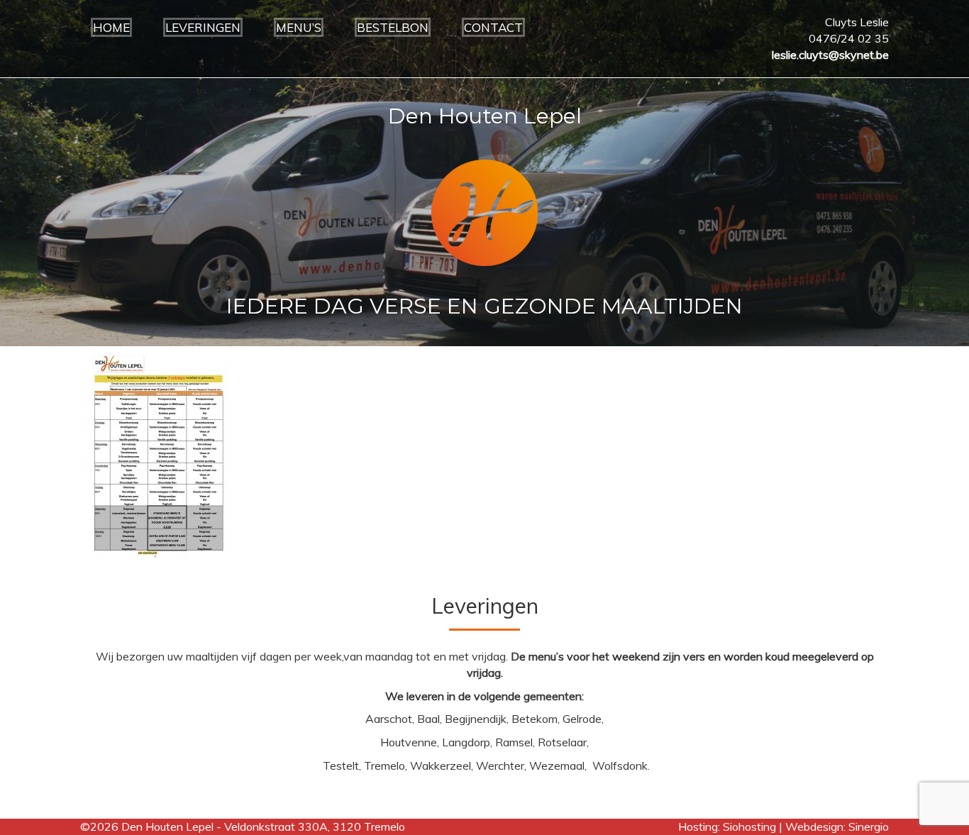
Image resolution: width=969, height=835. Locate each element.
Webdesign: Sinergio (837, 826)
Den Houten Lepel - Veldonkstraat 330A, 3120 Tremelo (263, 826)
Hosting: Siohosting (728, 826)
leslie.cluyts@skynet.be (830, 55)
